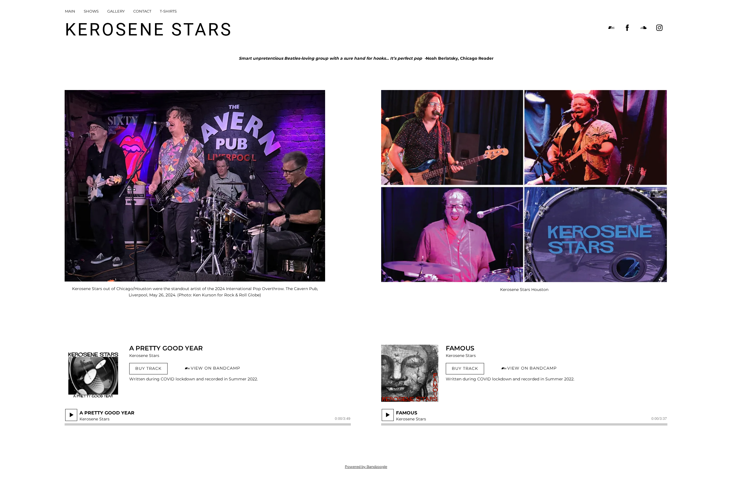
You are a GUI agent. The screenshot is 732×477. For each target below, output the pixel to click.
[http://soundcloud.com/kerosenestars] (643, 28)
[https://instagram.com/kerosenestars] (659, 28)
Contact (142, 11)
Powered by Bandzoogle (366, 467)
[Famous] (409, 373)
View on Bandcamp (215, 368)
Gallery (116, 11)
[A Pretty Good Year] (93, 373)
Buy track (148, 368)
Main (70, 11)
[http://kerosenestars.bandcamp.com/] (611, 28)
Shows (91, 11)
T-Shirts (168, 11)
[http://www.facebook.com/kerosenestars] (627, 28)
